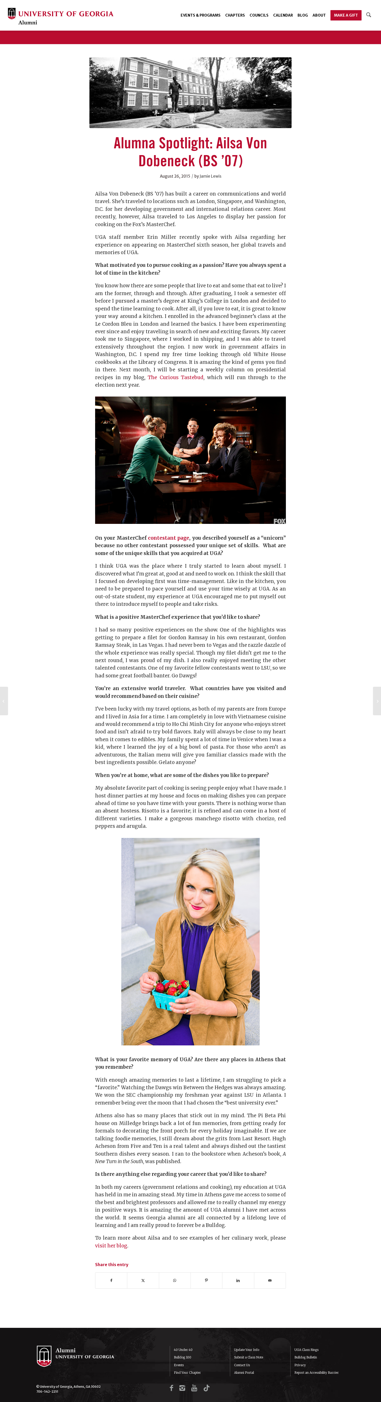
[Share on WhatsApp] (174, 1280)
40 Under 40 (183, 1350)
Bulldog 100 (182, 1357)
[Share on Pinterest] (206, 1280)
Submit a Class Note (248, 1357)
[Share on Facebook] (111, 1280)
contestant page (168, 538)
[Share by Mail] (270, 1280)
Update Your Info (246, 1350)
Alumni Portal (244, 1373)
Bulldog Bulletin (305, 1357)
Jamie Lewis (210, 176)
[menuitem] (200, 15)
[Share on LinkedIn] (238, 1280)
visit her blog (111, 1246)
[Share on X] (143, 1280)
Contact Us (242, 1365)
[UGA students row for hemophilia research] (4, 701)
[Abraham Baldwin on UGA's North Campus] (190, 92)
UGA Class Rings (306, 1350)
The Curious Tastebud (175, 377)
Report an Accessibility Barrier (316, 1373)
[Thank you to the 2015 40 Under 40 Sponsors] (377, 701)
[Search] (368, 15)
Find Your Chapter (187, 1373)
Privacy (300, 1365)
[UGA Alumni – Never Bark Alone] (61, 17)
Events (179, 1365)
